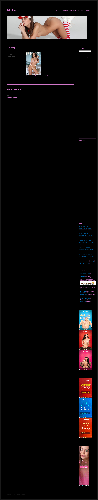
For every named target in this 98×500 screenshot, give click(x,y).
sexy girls (81, 256)
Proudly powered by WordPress (18, 494)
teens (84, 263)
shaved (87, 258)
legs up (86, 242)
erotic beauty (88, 230)
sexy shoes (92, 256)
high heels (90, 235)
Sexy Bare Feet (83, 301)
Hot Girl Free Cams (86, 10)
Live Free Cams (83, 290)
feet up (80, 233)
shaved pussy (82, 261)
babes (88, 226)
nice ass (87, 249)
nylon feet (81, 251)
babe (84, 226)
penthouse (91, 251)
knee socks (81, 242)
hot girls (81, 240)
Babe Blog (12, 10)
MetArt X (82, 292)
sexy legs (86, 256)
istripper (90, 240)
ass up (80, 226)
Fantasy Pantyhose (84, 277)
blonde (89, 228)
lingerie (87, 244)
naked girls (81, 249)
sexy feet (90, 254)
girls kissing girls (82, 235)
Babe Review (82, 276)
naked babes (87, 247)
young (87, 263)
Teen (80, 263)
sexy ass (85, 254)
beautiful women (83, 228)
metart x (81, 247)
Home (57, 10)
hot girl (90, 237)
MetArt (14, 56)
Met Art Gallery (83, 291)
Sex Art (80, 254)
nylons (86, 251)
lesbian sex (81, 244)
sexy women (82, 258)
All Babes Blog (64, 10)
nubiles (91, 249)
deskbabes (81, 230)
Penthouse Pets (83, 297)
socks (87, 261)
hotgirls (85, 240)
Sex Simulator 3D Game (85, 298)
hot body (85, 237)
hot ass (80, 237)
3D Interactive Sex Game (85, 273)
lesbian (91, 242)
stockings (92, 261)
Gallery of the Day (75, 10)
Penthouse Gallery (84, 294)
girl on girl (86, 233)
